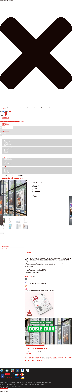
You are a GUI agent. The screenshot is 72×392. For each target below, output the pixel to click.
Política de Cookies (3, 108)
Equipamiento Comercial (8, 139)
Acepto (1, 121)
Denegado (4, 121)
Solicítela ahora (28, 353)
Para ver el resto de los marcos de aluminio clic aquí (33, 357)
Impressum (3, 125)
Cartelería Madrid (20, 384)
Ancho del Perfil (35, 185)
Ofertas (5, 145)
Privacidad (6, 382)
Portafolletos (6, 142)
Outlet (5, 165)
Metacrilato (5, 140)
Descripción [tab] (4, 243)
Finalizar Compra (48, 382)
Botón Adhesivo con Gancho (31, 358)
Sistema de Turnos (13, 384)
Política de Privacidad (5, 124)
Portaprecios (6, 151)
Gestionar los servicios (5, 118)
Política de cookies (5, 123)
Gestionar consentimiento (4, 388)
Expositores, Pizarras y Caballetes (9, 148)
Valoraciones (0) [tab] (4, 248)
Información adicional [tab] (5, 246)
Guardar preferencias (16, 121)
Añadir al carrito (38, 191)
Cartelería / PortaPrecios (7, 158)
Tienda (3, 138)
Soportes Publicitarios (7, 144)
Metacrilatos (6, 149)
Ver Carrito (42, 382)
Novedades (34, 384)
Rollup (26, 384)
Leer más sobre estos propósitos (7, 119)
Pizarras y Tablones (7, 141)
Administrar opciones (5, 117)
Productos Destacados (40, 384)
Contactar (3, 154)
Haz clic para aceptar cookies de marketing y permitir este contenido (35, 345)
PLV (4, 150)
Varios (5, 173)
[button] (36, 53)
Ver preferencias (9, 121)
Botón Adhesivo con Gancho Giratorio (42, 358)
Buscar (1, 127)
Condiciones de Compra (20, 382)
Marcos (11, 175)
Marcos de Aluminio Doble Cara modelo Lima (56, 358)
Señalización (6, 143)
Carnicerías (7, 384)
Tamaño (35, 188)
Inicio (3, 137)
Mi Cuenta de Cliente (29, 382)
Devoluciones (36, 382)
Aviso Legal (2, 382)
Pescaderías (2, 384)
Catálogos (3, 146)
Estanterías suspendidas (52, 357)
